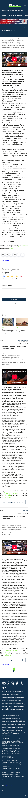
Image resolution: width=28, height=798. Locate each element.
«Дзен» (11, 248)
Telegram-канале (11, 493)
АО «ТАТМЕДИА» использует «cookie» (11, 738)
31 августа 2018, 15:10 (7, 35)
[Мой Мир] (18, 254)
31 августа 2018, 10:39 (23, 511)
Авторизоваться (7, 303)
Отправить (14, 299)
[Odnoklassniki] (21, 683)
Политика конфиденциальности (10, 745)
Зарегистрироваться (20, 303)
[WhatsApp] (14, 254)
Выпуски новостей (16, 15)
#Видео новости (23, 340)
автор (3, 27)
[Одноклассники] (10, 254)
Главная (4, 15)
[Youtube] (17, 683)
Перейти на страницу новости (11, 502)
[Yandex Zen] (4, 683)
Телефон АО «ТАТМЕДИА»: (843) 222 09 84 (13, 776)
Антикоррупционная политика (10, 774)
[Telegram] (7, 254)
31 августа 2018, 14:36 (23, 341)
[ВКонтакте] (3, 254)
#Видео (24, 27)
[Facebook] (4, 687)
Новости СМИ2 (6, 260)
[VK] (8, 683)
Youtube (17, 247)
